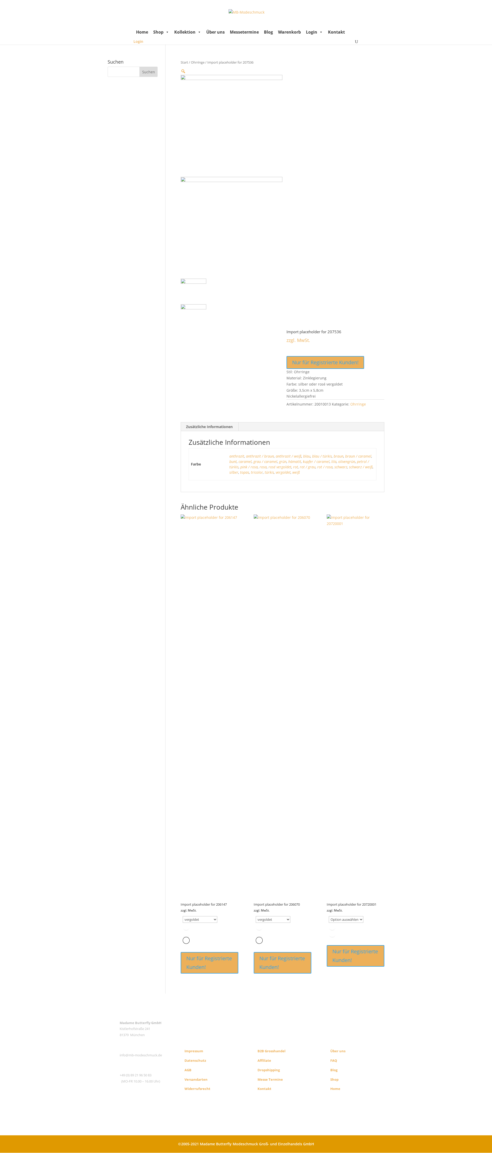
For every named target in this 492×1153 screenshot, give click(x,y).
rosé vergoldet (280, 466)
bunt (233, 461)
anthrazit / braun (260, 456)
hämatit (294, 461)
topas (244, 472)
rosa (263, 466)
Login (311, 32)
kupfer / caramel (316, 461)
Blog (268, 32)
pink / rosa (249, 466)
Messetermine (244, 32)
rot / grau (307, 466)
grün (282, 461)
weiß (296, 472)
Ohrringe (197, 62)
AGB (187, 1070)
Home (142, 32)
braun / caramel (358, 456)
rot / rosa (325, 466)
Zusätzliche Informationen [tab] (209, 426)
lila (333, 461)
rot (295, 466)
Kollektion (185, 32)
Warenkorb (289, 32)
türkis (269, 472)
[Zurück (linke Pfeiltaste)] (9, 576)
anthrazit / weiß (288, 456)
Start (184, 62)
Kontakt (336, 32)
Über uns (215, 32)
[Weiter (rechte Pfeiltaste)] (483, 576)
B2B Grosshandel (271, 1051)
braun (338, 456)
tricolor (257, 472)
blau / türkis (322, 456)
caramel (245, 461)
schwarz (340, 466)
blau (306, 456)
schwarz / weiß (361, 466)
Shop (158, 32)
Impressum (193, 1051)
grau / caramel (265, 461)
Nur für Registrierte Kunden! (325, 362)
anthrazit (236, 456)
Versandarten (196, 1079)
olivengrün (346, 461)
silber (233, 472)
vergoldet (283, 472)
